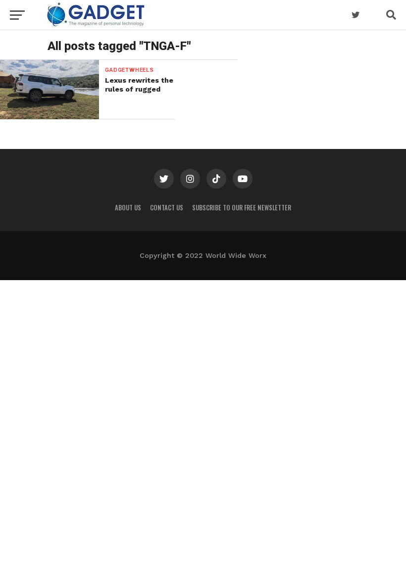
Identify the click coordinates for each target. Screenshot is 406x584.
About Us (128, 207)
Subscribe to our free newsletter (241, 207)
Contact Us (166, 207)
